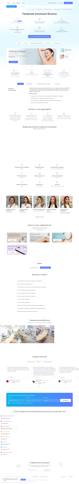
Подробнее (12, 240)
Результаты (57, 83)
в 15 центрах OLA (57, 43)
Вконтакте (11, 377)
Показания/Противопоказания (43, 83)
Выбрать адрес (46, 397)
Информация (29, 83)
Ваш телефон (28, 397)
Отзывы (48, 43)
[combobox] (51, 400)
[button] (31, 66)
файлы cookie (12, 478)
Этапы (20, 83)
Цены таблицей (45, 267)
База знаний (18, 476)
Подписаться (47, 469)
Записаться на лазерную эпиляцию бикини (39, 36)
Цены (26, 43)
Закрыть (23, 479)
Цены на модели (34, 267)
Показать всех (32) (39, 216)
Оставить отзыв (47, 361)
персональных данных (27, 403)
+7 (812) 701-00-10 (35, 476)
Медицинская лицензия (39, 30)
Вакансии (13, 476)
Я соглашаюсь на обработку (21, 403)
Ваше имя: (10, 397)
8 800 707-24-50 (44, 476)
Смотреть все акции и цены (17, 22)
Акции (19, 43)
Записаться (68, 2)
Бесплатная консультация (39, 21)
